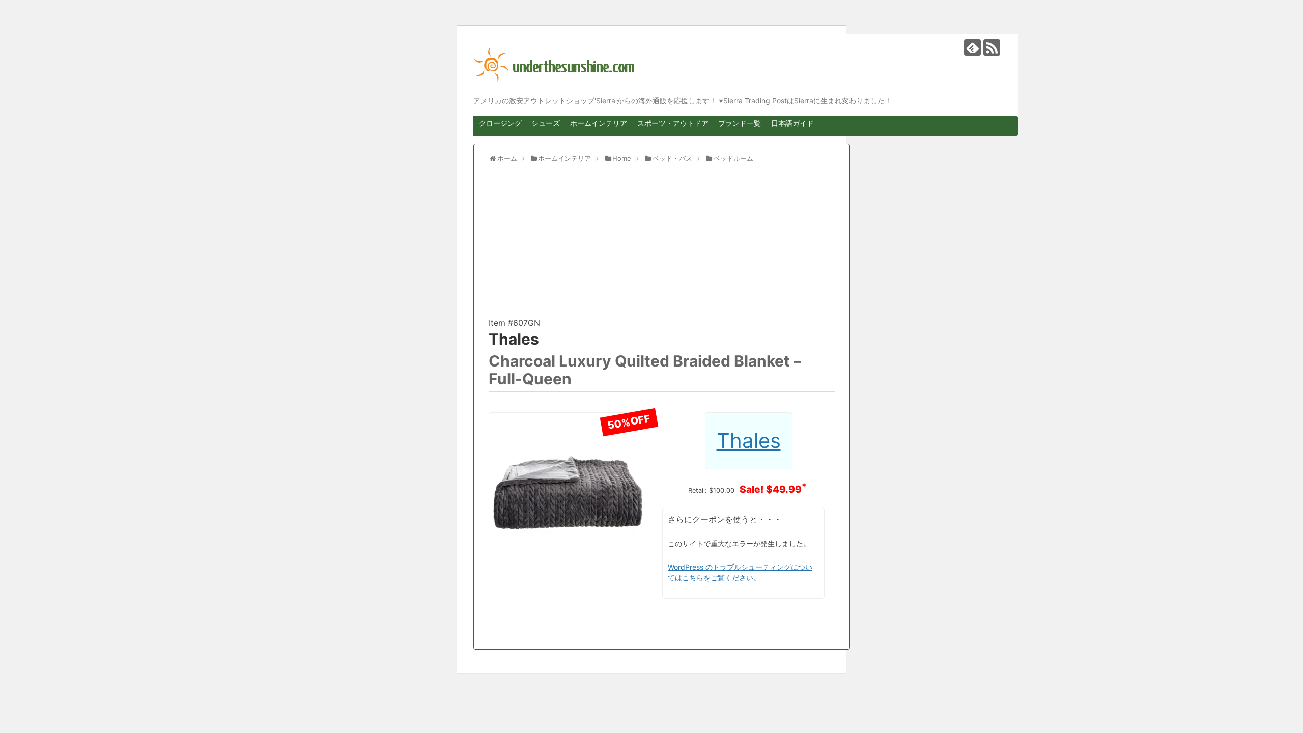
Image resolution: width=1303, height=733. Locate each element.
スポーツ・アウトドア (673, 123)
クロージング (500, 123)
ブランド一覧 (739, 123)
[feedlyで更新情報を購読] (972, 47)
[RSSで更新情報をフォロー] (991, 47)
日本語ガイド (792, 123)
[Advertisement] (662, 245)
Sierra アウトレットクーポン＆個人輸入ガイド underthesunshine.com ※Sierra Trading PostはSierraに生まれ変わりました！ (738, 64)
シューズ (545, 123)
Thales (514, 339)
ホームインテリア (598, 123)
